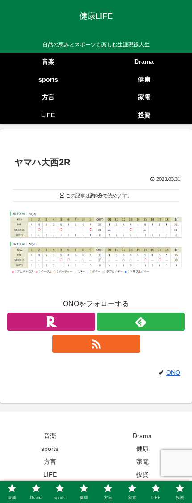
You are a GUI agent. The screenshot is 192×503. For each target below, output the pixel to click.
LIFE (50, 474)
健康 (142, 448)
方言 (50, 461)
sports (49, 448)
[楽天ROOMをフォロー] (51, 322)
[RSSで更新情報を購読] (96, 344)
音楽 (50, 435)
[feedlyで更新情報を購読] (141, 322)
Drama (142, 435)
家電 (142, 461)
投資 (142, 474)
